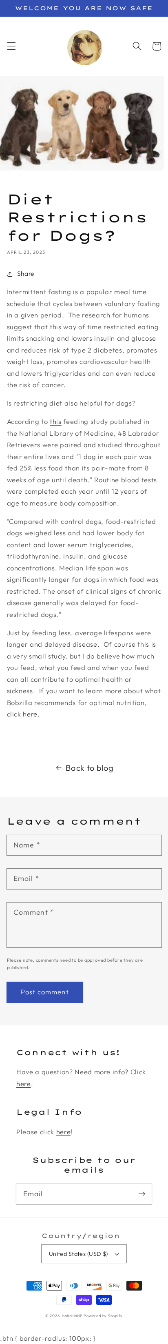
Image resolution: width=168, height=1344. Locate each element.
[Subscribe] (142, 1194)
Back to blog (89, 768)
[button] (11, 46)
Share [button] (25, 273)
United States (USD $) (78, 1254)
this (56, 421)
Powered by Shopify (103, 1315)
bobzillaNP (72, 1315)
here (30, 714)
